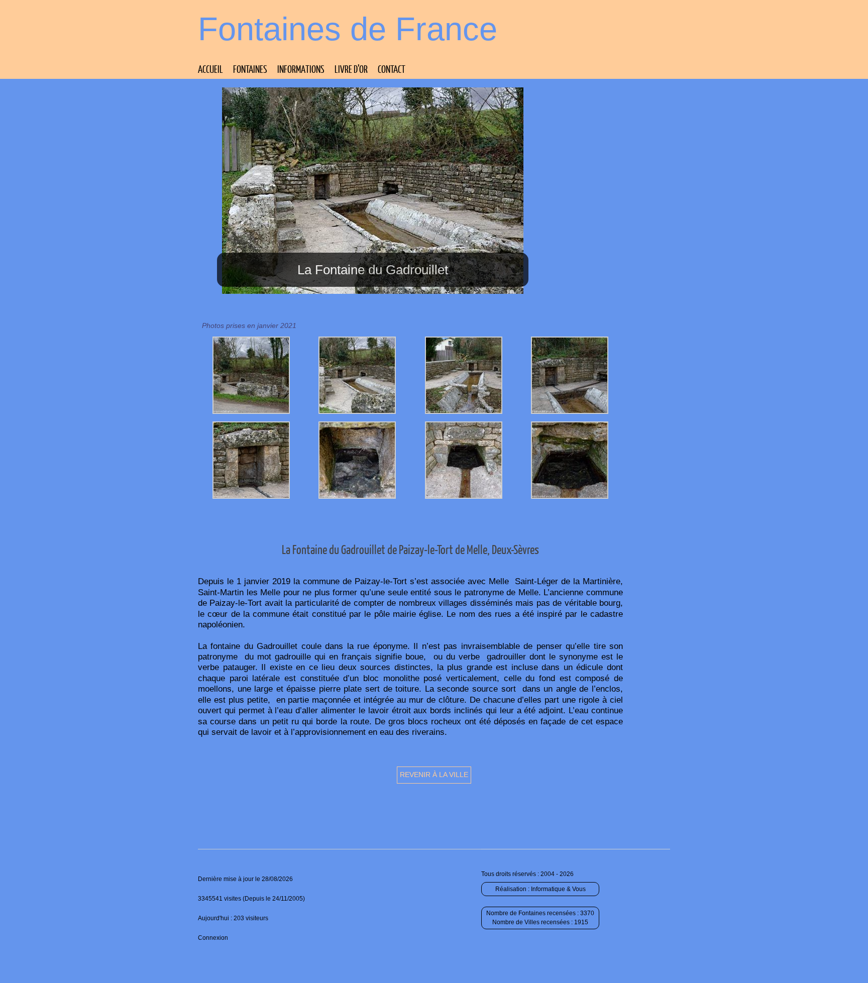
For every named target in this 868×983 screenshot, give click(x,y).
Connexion (213, 937)
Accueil (210, 69)
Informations (300, 69)
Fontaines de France (347, 29)
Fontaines (250, 69)
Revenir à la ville (434, 775)
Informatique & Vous (558, 889)
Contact (391, 69)
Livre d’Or (351, 69)
